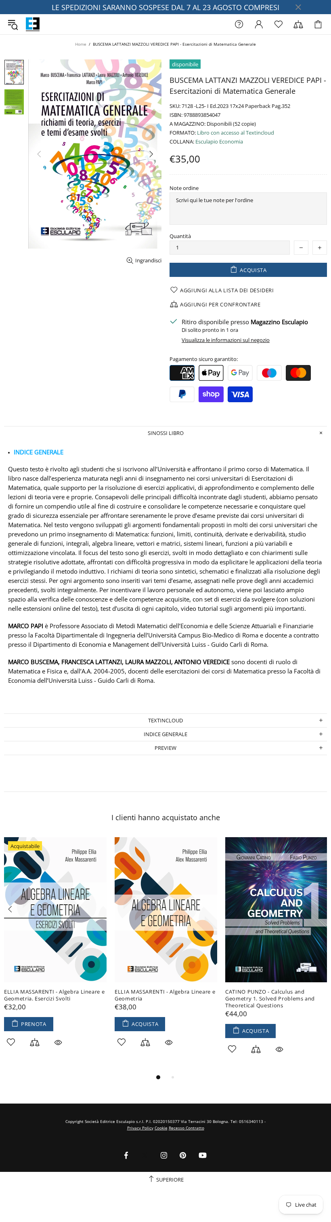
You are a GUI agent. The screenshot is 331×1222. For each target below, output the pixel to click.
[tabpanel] (55, 951)
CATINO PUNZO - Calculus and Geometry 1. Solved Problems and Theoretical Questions (270, 998)
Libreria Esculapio (33, 24)
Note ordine (184, 188)
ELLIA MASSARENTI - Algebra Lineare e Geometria (165, 995)
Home (80, 44)
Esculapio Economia (219, 141)
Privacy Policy (140, 1128)
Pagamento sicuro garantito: (204, 359)
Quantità (180, 236)
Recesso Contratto (186, 1128)
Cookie (161, 1128)
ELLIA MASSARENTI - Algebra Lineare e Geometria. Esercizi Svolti (54, 995)
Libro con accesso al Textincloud (235, 132)
